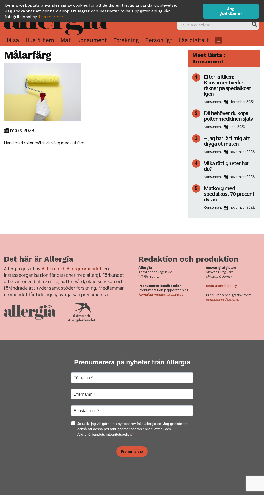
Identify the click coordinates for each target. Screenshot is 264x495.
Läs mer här (51, 16)
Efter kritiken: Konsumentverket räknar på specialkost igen (227, 85)
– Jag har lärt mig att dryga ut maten (227, 141)
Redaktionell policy (221, 286)
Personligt (158, 40)
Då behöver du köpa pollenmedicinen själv (229, 116)
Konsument (92, 40)
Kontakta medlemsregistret (160, 294)
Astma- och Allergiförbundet (72, 268)
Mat (66, 40)
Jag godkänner (230, 11)
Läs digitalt (194, 40)
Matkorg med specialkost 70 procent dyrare (229, 194)
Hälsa (11, 40)
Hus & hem (40, 40)
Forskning (126, 40)
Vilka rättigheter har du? (226, 166)
